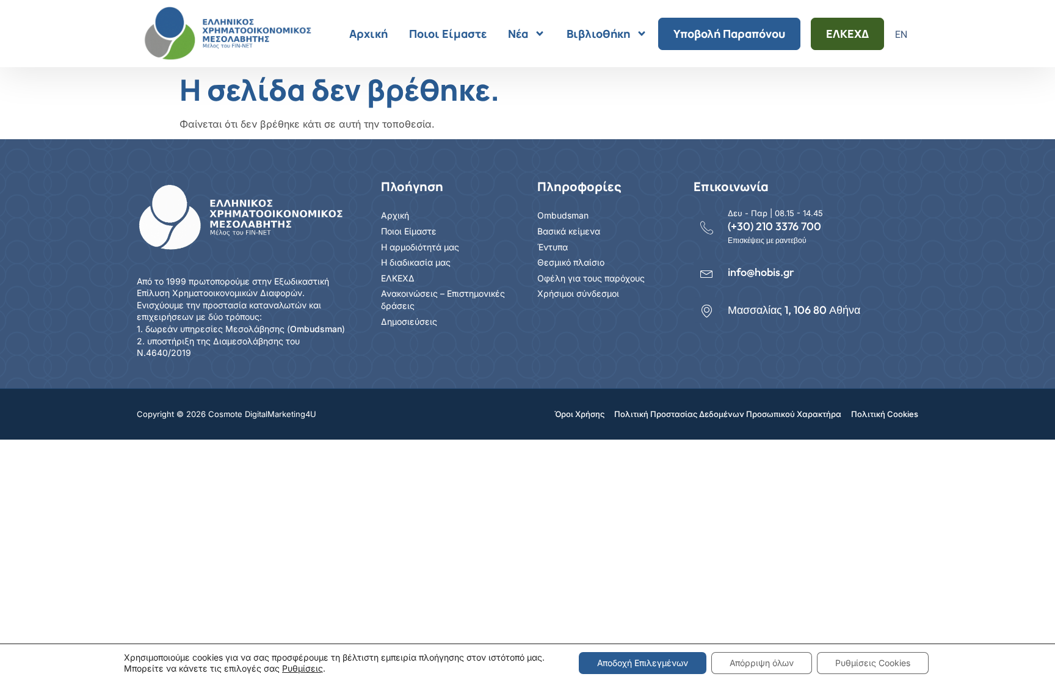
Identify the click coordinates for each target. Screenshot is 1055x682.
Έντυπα (552, 247)
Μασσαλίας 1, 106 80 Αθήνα (794, 310)
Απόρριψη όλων (762, 663)
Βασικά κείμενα (568, 231)
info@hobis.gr (761, 272)
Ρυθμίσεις (302, 668)
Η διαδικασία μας (416, 262)
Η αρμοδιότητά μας (420, 247)
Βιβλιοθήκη (598, 33)
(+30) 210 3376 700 (774, 226)
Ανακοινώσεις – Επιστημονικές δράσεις (443, 299)
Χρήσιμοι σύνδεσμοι (578, 293)
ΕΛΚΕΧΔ (847, 33)
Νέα (518, 33)
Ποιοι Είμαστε (448, 33)
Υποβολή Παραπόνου (729, 33)
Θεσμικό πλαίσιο (570, 262)
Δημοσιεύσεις (409, 321)
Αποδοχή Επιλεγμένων (642, 663)
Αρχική (368, 33)
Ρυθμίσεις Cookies (872, 663)
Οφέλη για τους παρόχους (591, 278)
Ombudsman (316, 329)
